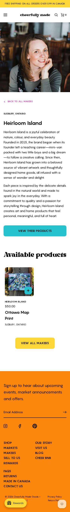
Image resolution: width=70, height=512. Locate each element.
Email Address (11, 408)
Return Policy (54, 500)
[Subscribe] (64, 412)
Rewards (11, 463)
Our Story (43, 443)
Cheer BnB (43, 458)
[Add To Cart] (28, 290)
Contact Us (13, 486)
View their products (35, 231)
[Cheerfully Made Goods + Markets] (35, 15)
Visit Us (41, 448)
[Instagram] (5, 427)
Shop (8, 443)
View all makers (35, 343)
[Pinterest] (34, 427)
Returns (10, 476)
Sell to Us (12, 458)
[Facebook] (20, 427)
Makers (10, 453)
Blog (39, 453)
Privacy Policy (55, 496)
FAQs (7, 471)
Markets (11, 448)
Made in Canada (17, 481)
